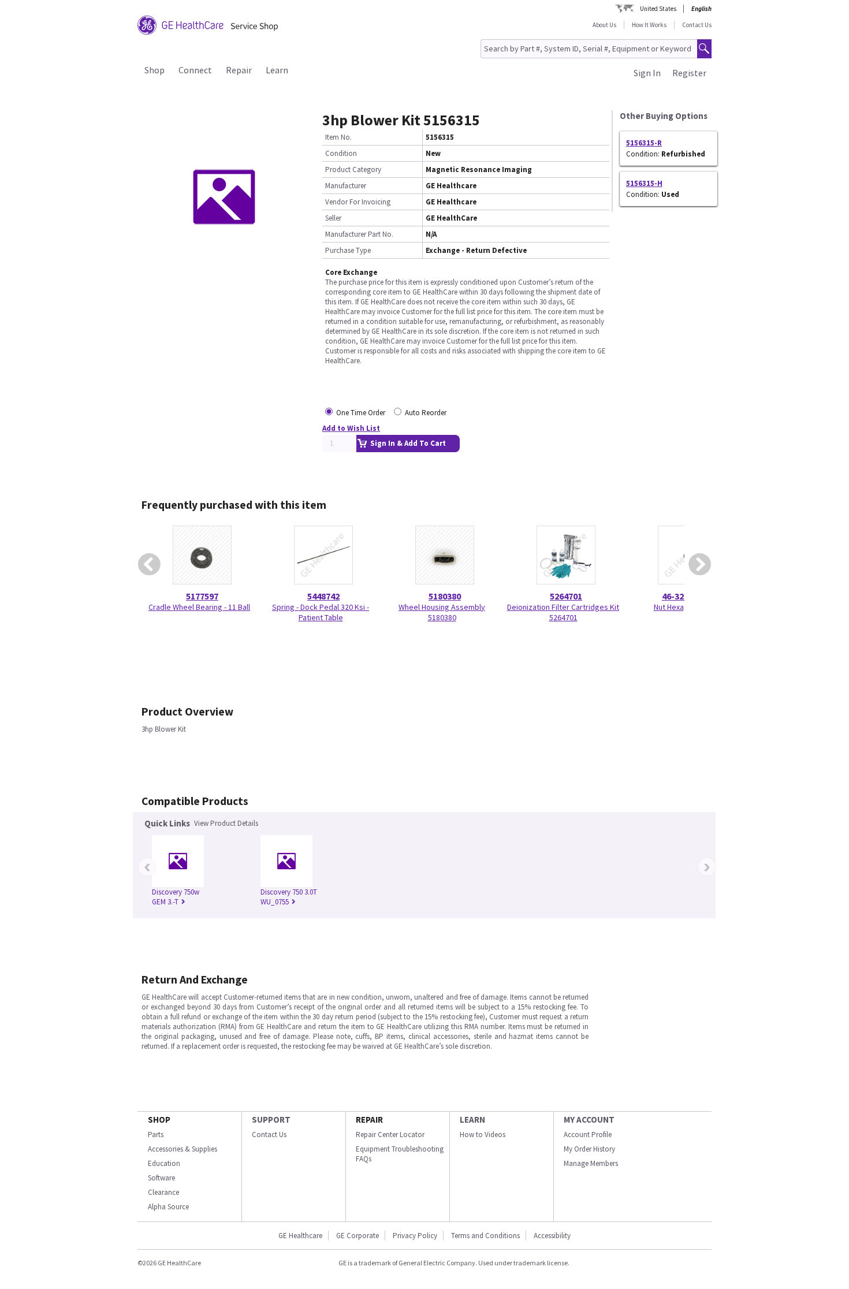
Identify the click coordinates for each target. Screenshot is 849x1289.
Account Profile (588, 1134)
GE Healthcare (300, 1235)
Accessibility (552, 1235)
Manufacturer (345, 186)
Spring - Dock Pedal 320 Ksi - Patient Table (320, 612)
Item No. (338, 137)
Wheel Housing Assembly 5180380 (442, 612)
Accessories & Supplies (182, 1149)
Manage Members (591, 1163)
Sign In (647, 73)
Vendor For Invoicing (357, 202)
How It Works (649, 25)
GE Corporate (357, 1235)
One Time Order (360, 413)
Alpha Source (168, 1207)
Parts (155, 1134)
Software (161, 1178)
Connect (195, 70)
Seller (333, 218)
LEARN (472, 1119)
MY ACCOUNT (589, 1119)
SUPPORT (271, 1119)
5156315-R (644, 143)
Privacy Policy (415, 1235)
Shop (154, 70)
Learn (277, 70)
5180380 (445, 596)
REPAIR (369, 1119)
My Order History (589, 1149)
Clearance (163, 1192)
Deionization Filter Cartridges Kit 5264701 (563, 612)
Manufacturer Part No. (359, 234)
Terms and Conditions (485, 1235)
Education (164, 1163)
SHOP (159, 1119)
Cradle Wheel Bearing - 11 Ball (199, 607)
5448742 (323, 596)
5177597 (202, 596)
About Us (604, 25)
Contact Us (697, 25)
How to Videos (482, 1134)
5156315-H (644, 183)
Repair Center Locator (390, 1134)
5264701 (566, 596)
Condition (341, 153)
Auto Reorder (425, 413)
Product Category (353, 169)
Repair (239, 70)
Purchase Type (348, 250)
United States (658, 9)
